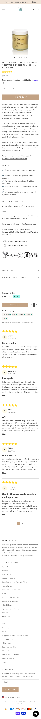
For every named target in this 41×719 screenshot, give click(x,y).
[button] (7, 72)
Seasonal (5, 613)
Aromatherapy (7, 586)
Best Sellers (6, 567)
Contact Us (6, 628)
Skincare (5, 571)
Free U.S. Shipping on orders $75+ (20, 2)
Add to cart (20, 97)
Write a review (15, 305)
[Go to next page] (26, 523)
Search (4, 662)
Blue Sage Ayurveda (29, 224)
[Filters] (31, 305)
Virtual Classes (7, 605)
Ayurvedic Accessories (10, 601)
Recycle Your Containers (10, 654)
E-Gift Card (6, 616)
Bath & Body (6, 574)
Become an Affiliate (9, 647)
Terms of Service (8, 658)
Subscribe (10, 689)
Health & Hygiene (8, 578)
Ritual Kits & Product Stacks (11, 590)
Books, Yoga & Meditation (11, 597)
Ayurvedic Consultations (10, 609)
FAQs (4, 631)
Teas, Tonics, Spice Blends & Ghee (14, 582)
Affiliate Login (7, 643)
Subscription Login (8, 639)
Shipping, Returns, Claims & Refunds (15, 635)
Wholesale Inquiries (9, 651)
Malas (4, 593)
